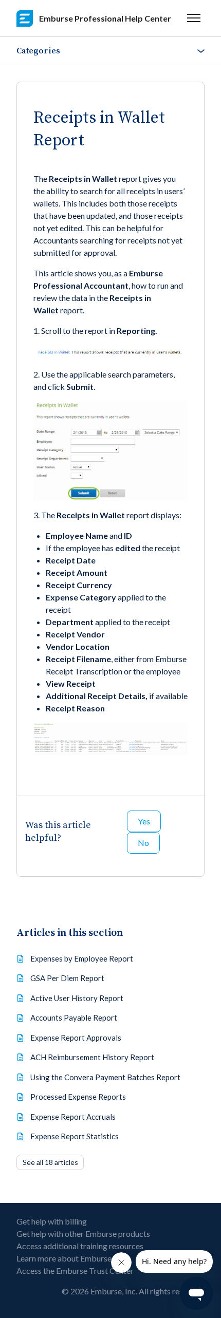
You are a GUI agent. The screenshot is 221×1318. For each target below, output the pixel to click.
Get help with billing (51, 1221)
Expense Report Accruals (73, 1116)
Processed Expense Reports (78, 1096)
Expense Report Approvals (75, 1037)
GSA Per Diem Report (67, 978)
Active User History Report (76, 998)
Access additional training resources (79, 1246)
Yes (144, 821)
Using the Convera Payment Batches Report (105, 1077)
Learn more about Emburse (64, 1258)
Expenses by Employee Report (81, 958)
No (143, 843)
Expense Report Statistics (74, 1136)
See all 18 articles (50, 1162)
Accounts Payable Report (73, 1017)
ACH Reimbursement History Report (92, 1057)
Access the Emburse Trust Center (75, 1270)
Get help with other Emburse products (83, 1233)
